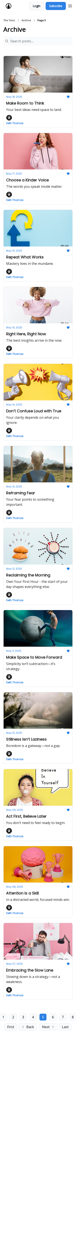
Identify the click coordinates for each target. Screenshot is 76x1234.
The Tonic (9, 20)
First (10, 1027)
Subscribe (55, 6)
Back (30, 1027)
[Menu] (70, 5)
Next (46, 1027)
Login (36, 6)
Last (65, 1027)
